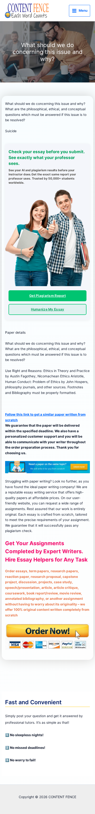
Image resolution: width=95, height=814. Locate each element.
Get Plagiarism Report (47, 296)
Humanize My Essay (47, 309)
